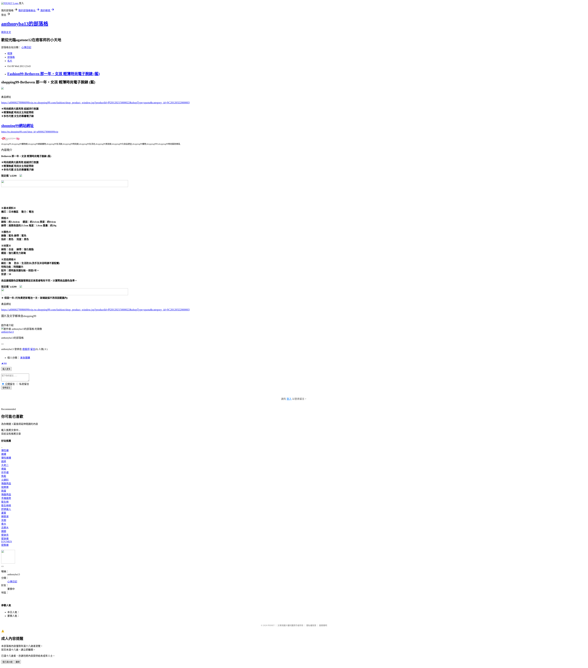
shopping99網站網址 (17, 126)
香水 (3, 524)
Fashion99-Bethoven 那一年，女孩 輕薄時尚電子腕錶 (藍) (53, 74)
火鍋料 (5, 480)
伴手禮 (5, 472)
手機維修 (6, 498)
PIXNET (271, 625)
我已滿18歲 (7, 662)
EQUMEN (6, 541)
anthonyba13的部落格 (24, 23)
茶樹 (3, 520)
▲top (4, 363)
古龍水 (5, 527)
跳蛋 (3, 491)
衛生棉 (5, 502)
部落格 (11, 57)
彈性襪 (5, 450)
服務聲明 (323, 625)
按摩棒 (5, 487)
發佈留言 (6, 388)
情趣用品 (6, 483)
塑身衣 (5, 535)
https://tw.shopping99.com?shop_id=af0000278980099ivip (29, 131)
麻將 (3, 461)
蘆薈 (3, 513)
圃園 (3, 531)
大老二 (5, 465)
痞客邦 (26, 349)
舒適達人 (6, 509)
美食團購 (25, 357)
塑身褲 (5, 538)
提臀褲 (5, 545)
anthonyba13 (7, 332)
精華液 (5, 516)
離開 (18, 662)
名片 (9, 61)
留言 (32, 349)
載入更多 (6, 369)
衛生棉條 (6, 505)
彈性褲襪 (6, 458)
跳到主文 (6, 32)
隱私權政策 (311, 625)
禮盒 (3, 469)
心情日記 (26, 47)
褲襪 (3, 454)
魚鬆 (3, 476)
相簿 (9, 53)
